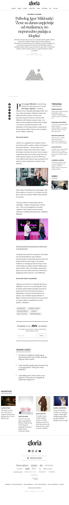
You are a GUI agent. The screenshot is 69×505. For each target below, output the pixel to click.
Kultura (44, 8)
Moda (19, 8)
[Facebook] (29, 451)
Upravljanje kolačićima (34, 488)
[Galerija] (34, 74)
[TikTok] (36, 451)
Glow (25, 8)
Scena (14, 8)
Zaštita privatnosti (17, 484)
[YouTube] (40, 451)
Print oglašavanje (53, 484)
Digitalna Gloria (36, 458)
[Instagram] (33, 451)
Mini (38, 8)
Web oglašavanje (28, 484)
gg (50, 8)
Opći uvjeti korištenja (40, 484)
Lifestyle (32, 8)
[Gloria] (34, 3)
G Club (55, 8)
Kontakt (61, 484)
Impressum (8, 484)
